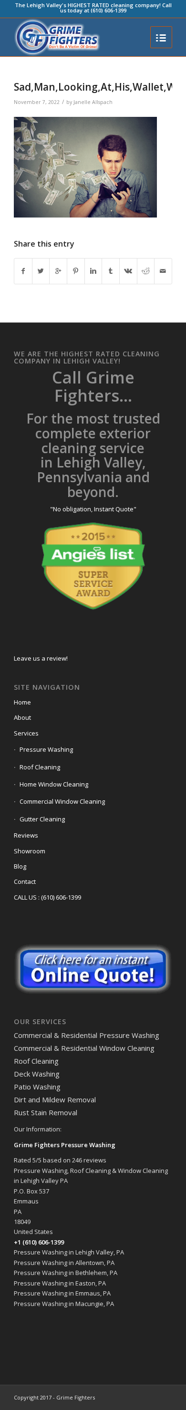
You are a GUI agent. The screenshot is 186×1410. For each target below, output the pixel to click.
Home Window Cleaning (54, 784)
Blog (20, 866)
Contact (25, 881)
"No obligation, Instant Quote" (93, 509)
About (22, 717)
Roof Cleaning (40, 767)
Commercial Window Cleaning (62, 801)
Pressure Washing (46, 749)
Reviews (26, 835)
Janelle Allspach (93, 102)
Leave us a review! (41, 658)
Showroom (29, 851)
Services (26, 733)
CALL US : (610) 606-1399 (47, 897)
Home (22, 702)
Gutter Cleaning (42, 819)
